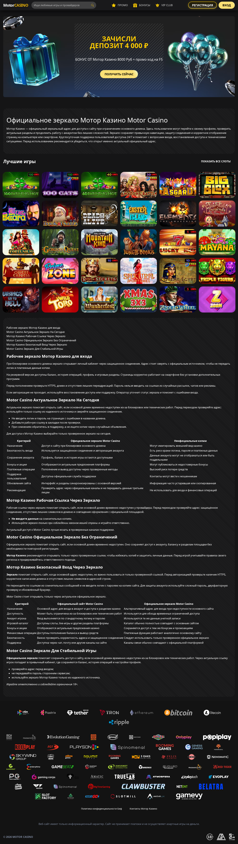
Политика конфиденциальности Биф (101, 808)
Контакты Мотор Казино (143, 808)
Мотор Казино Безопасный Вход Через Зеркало (36, 344)
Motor (15, 5)
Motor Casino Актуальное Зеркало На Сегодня (35, 332)
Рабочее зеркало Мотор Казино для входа (33, 328)
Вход (226, 5)
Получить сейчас (119, 74)
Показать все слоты (216, 161)
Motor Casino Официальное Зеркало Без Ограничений (41, 340)
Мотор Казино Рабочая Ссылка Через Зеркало (35, 336)
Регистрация (202, 5)
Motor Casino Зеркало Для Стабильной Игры (34, 349)
